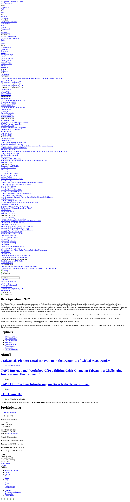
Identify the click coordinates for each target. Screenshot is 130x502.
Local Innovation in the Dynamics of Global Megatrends (19, 266)
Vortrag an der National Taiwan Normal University (17, 226)
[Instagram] (11, 500)
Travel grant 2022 (6, 109)
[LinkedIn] (14, 500)
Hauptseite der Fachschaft (9, 22)
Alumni (3, 27)
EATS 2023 (4, 170)
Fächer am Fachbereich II (9, 285)
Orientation (4, 51)
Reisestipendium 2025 (8, 98)
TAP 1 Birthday (6, 210)
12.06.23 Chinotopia (7, 199)
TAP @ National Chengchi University (13, 222)
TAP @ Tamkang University (10, 224)
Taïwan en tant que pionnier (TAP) (12, 86)
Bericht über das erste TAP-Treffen (12, 261)
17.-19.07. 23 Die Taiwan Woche (11, 190)
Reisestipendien (6, 95)
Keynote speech (6, 131)
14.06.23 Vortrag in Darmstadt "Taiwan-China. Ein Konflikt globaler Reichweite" (27, 197)
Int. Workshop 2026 (7, 120)
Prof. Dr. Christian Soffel (9, 36)
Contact (3, 465)
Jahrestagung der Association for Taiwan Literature (17, 230)
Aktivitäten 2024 (6, 135)
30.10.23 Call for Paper (8, 186)
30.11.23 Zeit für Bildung (9, 175)
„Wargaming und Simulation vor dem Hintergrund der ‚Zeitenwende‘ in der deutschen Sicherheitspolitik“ (34, 151)
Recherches (4, 67)
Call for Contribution (7, 113)
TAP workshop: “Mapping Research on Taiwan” (16, 208)
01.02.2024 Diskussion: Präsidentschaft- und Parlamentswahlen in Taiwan (24, 160)
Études (3, 40)
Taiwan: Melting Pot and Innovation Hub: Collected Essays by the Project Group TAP (28, 268)
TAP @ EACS (5, 244)
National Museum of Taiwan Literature (13, 219)
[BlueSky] (5, 500)
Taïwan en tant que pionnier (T (11, 82)
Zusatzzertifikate (6, 60)
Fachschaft (4, 18)
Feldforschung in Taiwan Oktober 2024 (13, 142)
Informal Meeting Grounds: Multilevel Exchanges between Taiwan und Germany (27, 146)
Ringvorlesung (5, 157)
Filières (3, 53)
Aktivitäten (8, 342)
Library (7, 472)
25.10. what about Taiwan (9, 173)
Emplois (3, 65)
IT (5, 476)
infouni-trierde (5, 463)
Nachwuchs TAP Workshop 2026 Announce (15, 122)
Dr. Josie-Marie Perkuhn (8, 412)
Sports (7, 478)
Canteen (7, 474)
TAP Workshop (6, 93)
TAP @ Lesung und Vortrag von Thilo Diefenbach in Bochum (21, 221)
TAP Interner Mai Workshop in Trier (12, 246)
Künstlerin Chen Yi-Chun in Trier (11, 232)
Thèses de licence (6, 64)
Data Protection (6, 89)
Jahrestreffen (5, 239)
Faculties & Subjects (11, 470)
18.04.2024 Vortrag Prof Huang (11, 159)
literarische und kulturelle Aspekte (12, 179)
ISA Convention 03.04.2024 (10, 155)
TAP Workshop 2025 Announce (11, 129)
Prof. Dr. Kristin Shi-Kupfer (10, 38)
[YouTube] (8, 500)
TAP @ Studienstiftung (8, 243)
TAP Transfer (5, 91)
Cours (3, 56)
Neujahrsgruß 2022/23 (8, 212)
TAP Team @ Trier (7, 115)
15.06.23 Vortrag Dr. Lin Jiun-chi (11, 195)
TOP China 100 (11, 394)
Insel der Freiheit (6, 177)
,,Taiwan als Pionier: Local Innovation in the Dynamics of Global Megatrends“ (55, 360)
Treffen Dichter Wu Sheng (9, 237)
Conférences (5, 75)
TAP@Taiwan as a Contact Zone (11, 124)
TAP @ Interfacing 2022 (9, 235)
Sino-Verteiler (5, 23)
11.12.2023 (4, 171)
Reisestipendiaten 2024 (8, 102)
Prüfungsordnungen (7, 54)
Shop (6, 479)
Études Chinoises (6, 287)
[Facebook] (2, 500)
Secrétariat (4, 16)
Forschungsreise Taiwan (8, 168)
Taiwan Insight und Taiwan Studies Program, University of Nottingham (24, 250)
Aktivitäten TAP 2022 (8, 213)
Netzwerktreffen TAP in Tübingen (12, 233)
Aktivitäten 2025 (6, 133)
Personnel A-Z (5, 29)
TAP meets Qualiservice (8, 241)
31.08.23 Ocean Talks (8, 188)
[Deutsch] (4, 270)
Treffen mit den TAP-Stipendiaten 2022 (13, 107)
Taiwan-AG (5, 111)
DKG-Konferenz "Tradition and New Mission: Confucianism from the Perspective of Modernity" (32, 78)
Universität (4, 279)
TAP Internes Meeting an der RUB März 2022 (16, 255)
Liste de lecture (6, 62)
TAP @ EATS (5, 252)
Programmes (5, 49)
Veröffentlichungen (7, 263)
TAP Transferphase (11, 339)
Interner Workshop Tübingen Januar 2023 (14, 206)
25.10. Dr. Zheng (6, 180)
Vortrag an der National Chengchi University (15, 228)
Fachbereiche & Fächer (8, 281)
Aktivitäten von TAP (7, 117)
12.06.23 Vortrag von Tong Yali (11, 201)
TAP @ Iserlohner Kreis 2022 (10, 248)
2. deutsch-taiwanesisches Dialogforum (13, 128)
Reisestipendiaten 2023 (8, 104)
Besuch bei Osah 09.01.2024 (10, 166)
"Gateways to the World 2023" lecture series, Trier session (19, 202)
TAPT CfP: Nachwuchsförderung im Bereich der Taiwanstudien (45, 384)
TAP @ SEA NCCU (7, 253)
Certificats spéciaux (7, 80)
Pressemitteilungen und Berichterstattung (14, 257)
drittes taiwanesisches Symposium (12, 144)
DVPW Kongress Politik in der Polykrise (14, 148)
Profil (2, 9)
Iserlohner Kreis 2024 (8, 149)
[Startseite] (12, 2)
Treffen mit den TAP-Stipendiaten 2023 (13, 100)
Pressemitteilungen (11, 344)
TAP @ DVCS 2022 (7, 217)
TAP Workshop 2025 (7, 126)
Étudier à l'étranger (7, 58)
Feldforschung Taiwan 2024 (10, 153)
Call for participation (7, 138)
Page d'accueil (5, 7)
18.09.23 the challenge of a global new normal (16, 184)
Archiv (3, 25)
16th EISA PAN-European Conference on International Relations (22, 182)
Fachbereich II (5, 283)
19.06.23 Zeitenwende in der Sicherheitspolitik (16, 193)
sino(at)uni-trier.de (12, 433)
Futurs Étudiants (6, 47)
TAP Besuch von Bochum (9, 204)
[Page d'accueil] (6, 3)
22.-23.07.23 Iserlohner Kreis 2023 (12, 191)
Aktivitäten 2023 (6, 162)
